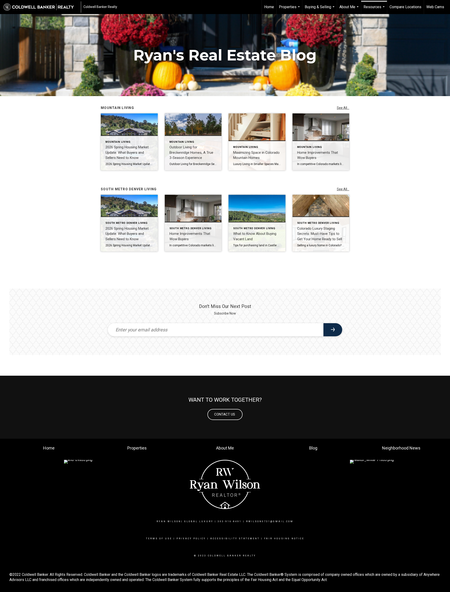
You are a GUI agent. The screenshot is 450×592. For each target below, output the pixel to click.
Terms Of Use (159, 538)
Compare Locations (405, 7)
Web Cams (435, 7)
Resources (375, 9)
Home (269, 7)
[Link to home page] (41, 7)
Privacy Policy (191, 538)
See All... (343, 108)
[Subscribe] (332, 329)
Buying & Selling (320, 9)
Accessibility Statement (235, 538)
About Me (349, 9)
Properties (290, 9)
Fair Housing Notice (284, 538)
